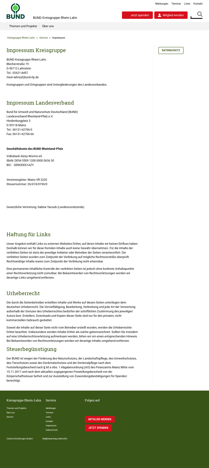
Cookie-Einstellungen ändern (20, 438)
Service (43, 37)
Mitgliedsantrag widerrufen (54, 438)
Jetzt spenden (139, 15)
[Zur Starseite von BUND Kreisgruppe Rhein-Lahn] (16, 11)
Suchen (199, 15)
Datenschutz (171, 50)
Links (187, 3)
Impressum (51, 425)
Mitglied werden (173, 15)
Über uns (48, 26)
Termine (176, 3)
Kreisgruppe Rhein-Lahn (21, 37)
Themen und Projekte (23, 26)
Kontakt (197, 3)
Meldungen (161, 3)
